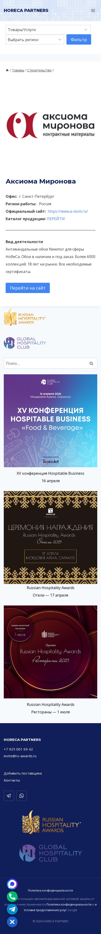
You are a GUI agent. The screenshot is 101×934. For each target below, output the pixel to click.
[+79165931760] (21, 796)
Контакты (12, 780)
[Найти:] (50, 363)
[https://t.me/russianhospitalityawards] (9, 796)
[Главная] (7, 70)
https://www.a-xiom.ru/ (68, 211)
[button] (12, 921)
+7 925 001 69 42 (18, 749)
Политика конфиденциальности (50, 890)
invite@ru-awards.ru (20, 756)
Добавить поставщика (23, 773)
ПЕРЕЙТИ (56, 218)
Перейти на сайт (28, 288)
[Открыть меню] (93, 10)
